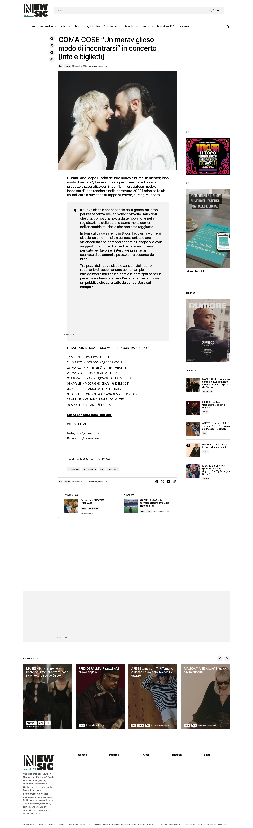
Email (207, 754)
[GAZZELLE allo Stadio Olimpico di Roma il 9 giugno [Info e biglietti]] (147, 504)
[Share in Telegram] (51, 52)
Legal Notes (73, 824)
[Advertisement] (121, 312)
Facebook (81, 754)
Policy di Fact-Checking (90, 824)
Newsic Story (28, 824)
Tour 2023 (112, 469)
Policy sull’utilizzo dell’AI (142, 824)
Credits (40, 824)
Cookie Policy (51, 824)
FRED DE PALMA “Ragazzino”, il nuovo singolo (213, 405)
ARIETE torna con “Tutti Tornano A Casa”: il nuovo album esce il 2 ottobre (216, 426)
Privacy (62, 824)
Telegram (177, 754)
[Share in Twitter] (51, 45)
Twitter (145, 754)
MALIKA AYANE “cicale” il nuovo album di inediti (215, 446)
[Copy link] (51, 59)
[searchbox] (131, 10)
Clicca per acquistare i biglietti (89, 415)
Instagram (114, 754)
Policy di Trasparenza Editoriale (116, 824)
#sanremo (207, 391)
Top (48, 723)
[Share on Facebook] (51, 38)
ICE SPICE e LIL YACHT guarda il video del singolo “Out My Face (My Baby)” (216, 470)
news (67, 66)
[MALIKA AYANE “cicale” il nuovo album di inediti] (193, 450)
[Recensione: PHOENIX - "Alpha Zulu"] (88, 504)
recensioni (93, 508)
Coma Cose (74, 469)
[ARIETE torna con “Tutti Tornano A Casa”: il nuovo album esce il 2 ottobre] (193, 429)
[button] (24, 26)
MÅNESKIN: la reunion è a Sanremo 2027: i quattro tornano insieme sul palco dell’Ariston (216, 383)
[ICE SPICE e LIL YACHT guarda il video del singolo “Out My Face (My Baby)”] (193, 471)
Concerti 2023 (89, 469)
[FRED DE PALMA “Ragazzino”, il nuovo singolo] (193, 408)
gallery (206, 478)
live (60, 66)
